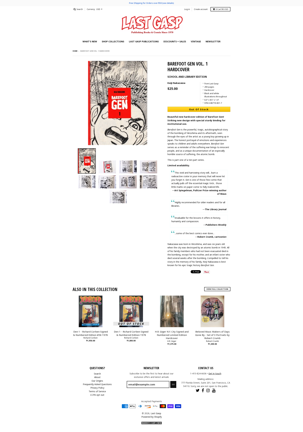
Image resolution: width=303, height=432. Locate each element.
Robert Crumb (212, 341)
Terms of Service (97, 391)
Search (97, 373)
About (97, 377)
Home (75, 51)
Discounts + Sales (174, 41)
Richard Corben (90, 337)
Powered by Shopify (151, 416)
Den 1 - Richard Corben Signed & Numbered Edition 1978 (131, 333)
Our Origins (97, 380)
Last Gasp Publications (144, 41)
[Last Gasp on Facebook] (203, 390)
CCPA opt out (97, 394)
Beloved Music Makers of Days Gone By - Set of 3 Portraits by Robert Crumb (212, 335)
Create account (201, 9)
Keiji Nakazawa (176, 82)
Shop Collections (113, 41)
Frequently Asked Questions (97, 384)
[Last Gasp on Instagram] (208, 390)
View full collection (217, 289)
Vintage (196, 41)
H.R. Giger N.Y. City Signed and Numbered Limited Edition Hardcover (172, 335)
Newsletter (213, 41)
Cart (222, 9)
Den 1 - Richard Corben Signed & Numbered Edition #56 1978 (90, 333)
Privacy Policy (97, 387)
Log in (187, 9)
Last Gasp (156, 413)
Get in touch (214, 373)
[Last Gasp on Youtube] (214, 390)
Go (173, 384)
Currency (91, 9)
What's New (90, 41)
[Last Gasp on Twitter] (197, 390)
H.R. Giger (171, 341)
